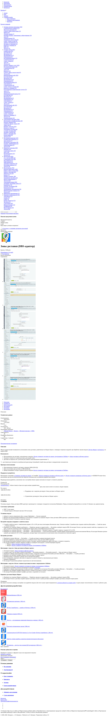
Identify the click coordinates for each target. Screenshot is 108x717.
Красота (7, 71)
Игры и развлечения (10, 179)
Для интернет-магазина (12, 213)
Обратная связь (9, 145)
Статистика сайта (10, 150)
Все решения (4, 589)
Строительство (9, 59)
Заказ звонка (8, 140)
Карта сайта (4, 699)
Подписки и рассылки (11, 142)
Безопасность (8, 187)
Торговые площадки (10, 163)
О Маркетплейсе (8, 17)
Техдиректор (5, 254)
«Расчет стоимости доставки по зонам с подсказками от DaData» (50, 456)
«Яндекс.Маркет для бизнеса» (96, 449)
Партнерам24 (7, 4)
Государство (8, 52)
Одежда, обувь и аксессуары (12, 72)
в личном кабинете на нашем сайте (66, 582)
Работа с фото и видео (11, 170)
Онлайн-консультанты (11, 139)
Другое (7, 48)
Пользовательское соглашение (9, 443)
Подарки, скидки (9, 132)
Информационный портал (12, 94)
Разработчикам (8, 6)
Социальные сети (10, 159)
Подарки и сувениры (10, 44)
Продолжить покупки (6, 231)
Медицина (8, 54)
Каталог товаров (10, 122)
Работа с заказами (10, 133)
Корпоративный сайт (11, 75)
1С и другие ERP (9, 158)
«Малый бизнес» (8, 431)
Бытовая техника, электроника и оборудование (18, 35)
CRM (6, 199)
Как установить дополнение (8, 657)
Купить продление (6, 255)
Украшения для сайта (11, 177)
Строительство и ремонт (11, 28)
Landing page (8, 51)
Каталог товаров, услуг (11, 65)
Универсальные (9, 38)
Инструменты (9, 207)
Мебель (7, 32)
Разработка (8, 185)
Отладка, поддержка (10, 186)
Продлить (3, 230)
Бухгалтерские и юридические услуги (15, 89)
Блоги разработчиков (10, 685)
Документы (8, 196)
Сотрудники (8, 203)
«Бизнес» (16, 431)
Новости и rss (9, 173)
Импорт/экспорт (9, 205)
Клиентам (6, 2)
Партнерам (7, 3)
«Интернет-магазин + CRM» (27, 431)
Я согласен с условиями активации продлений (15, 228)
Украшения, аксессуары (11, 39)
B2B (6, 47)
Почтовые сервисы (10, 165)
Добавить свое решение (13, 20)
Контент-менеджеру (11, 169)
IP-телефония (8, 160)
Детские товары (9, 34)
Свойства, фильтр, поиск (12, 123)
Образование (8, 56)
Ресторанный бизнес (10, 58)
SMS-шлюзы (8, 162)
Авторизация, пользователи (12, 189)
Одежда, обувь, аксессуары (12, 31)
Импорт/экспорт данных (11, 190)
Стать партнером (9, 695)
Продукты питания (10, 29)
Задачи (7, 197)
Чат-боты (7, 202)
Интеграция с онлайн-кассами (13, 121)
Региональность (9, 153)
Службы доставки (10, 131)
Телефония (8, 206)
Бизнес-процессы (9, 200)
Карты (7, 175)
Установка (37, 567)
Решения (3, 213)
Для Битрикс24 (8, 669)
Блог (5, 14)
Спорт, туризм (8, 61)
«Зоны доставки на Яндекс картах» (79, 456)
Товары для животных (11, 42)
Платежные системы (10, 129)
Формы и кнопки (10, 176)
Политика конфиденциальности (9, 701)
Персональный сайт (10, 105)
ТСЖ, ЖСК (8, 84)
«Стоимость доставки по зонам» (22, 475)
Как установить (11, 18)
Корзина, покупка (10, 126)
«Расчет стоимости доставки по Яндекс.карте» (51, 475)
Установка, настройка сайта (12, 183)
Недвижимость (9, 55)
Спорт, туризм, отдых (10, 41)
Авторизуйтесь (5, 485)
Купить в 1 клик (9, 128)
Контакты (9, 21)
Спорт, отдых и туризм (11, 86)
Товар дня (7, 125)
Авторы (6, 16)
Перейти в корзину (6, 654)
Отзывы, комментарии (11, 143)
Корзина (3, 10)
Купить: (6, 250)
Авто (6, 37)
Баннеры (7, 149)
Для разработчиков (10, 182)
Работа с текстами (10, 172)
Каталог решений (5, 24)
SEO (6, 152)
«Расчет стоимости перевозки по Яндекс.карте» (78, 475)
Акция (5, 13)
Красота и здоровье (10, 45)
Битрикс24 (7, 7)
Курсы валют (8, 135)
